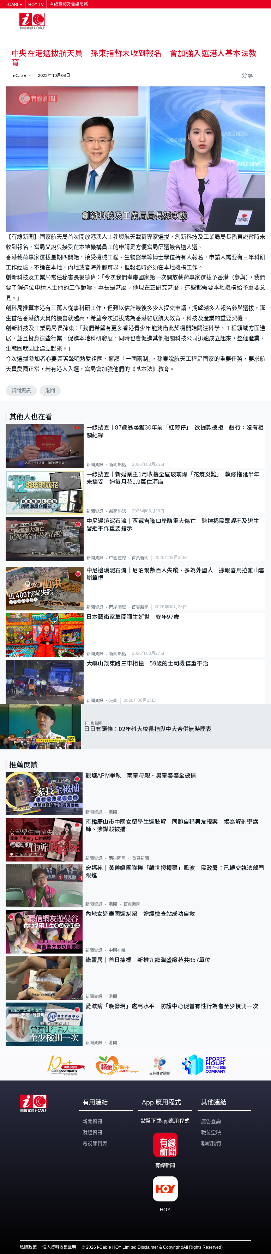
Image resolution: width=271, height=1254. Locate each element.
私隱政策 (28, 1247)
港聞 (50, 390)
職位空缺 (211, 1132)
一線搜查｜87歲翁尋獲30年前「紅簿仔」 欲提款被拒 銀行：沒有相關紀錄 (175, 431)
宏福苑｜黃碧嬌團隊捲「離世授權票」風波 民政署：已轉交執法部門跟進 (174, 871)
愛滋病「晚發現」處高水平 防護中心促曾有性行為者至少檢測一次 (171, 1006)
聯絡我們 (211, 1143)
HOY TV (36, 4)
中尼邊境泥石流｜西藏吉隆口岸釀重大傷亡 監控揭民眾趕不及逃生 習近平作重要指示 (175, 524)
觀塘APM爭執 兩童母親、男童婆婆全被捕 (143, 776)
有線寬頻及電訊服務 (69, 4)
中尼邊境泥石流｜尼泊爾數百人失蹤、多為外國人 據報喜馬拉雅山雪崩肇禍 (175, 574)
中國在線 (117, 557)
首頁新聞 (140, 557)
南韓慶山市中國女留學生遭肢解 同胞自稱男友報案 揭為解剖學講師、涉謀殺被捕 (171, 825)
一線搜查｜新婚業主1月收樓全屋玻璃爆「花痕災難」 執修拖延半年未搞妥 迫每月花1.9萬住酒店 (173, 478)
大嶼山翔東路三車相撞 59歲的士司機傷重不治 (147, 663)
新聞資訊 (21, 390)
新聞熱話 (117, 464)
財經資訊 (92, 1132)
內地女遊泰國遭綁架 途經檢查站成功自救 (140, 914)
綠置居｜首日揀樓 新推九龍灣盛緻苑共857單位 (147, 960)
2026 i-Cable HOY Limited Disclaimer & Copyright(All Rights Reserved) (154, 1247)
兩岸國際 (117, 607)
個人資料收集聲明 (59, 1247)
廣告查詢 (211, 1121)
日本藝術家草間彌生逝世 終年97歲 (132, 617)
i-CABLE (14, 4)
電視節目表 (95, 1143)
